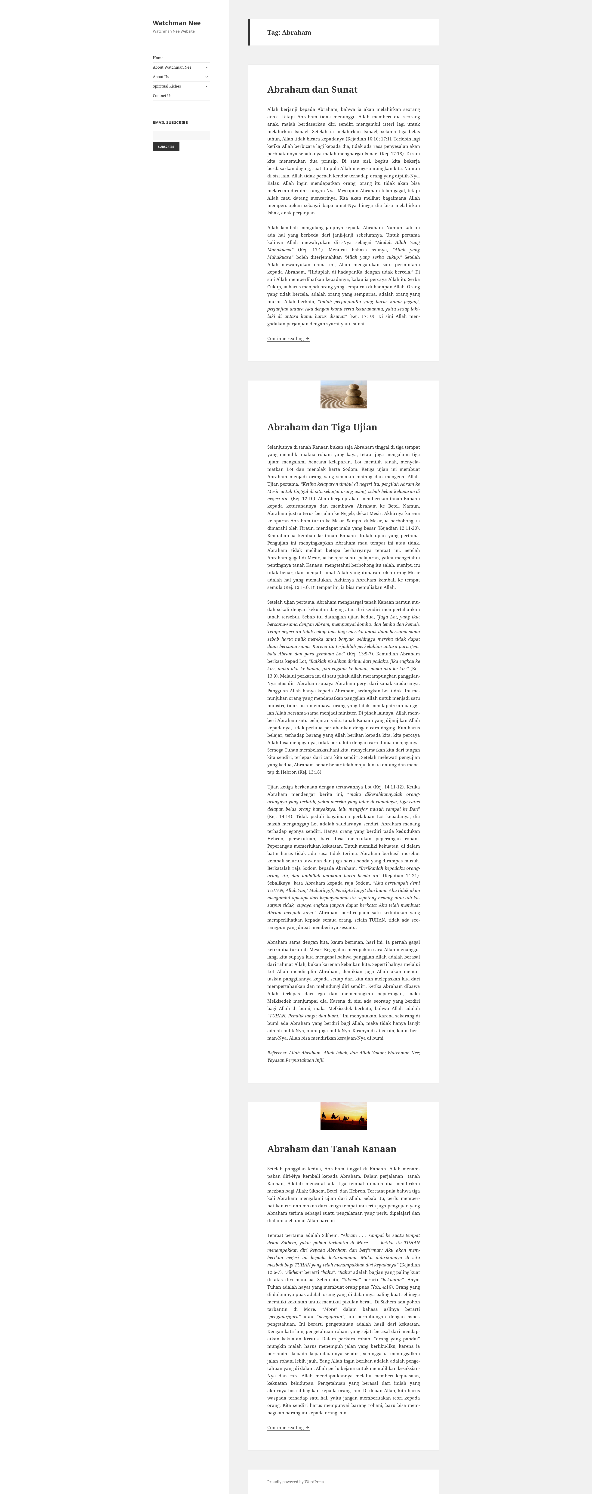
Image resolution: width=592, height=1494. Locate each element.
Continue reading (288, 338)
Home (158, 57)
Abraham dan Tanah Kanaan (332, 1148)
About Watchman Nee (172, 67)
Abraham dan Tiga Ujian (322, 427)
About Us (161, 76)
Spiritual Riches (167, 86)
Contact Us (162, 95)
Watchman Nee (177, 22)
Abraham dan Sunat (312, 89)
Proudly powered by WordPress (295, 1481)
